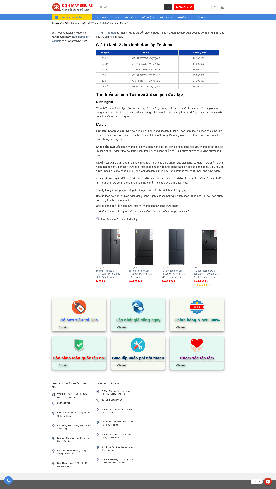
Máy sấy (130, 17)
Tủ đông (182, 17)
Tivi (115, 17)
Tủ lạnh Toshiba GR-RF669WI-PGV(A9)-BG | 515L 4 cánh (141, 273)
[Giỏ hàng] (222, 7)
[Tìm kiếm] (168, 7)
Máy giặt (147, 17)
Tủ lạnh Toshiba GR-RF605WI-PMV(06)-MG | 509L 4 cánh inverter (206, 273)
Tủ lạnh (101, 17)
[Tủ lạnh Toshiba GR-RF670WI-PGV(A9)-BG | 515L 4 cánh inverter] (177, 247)
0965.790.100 (185, 7)
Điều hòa (165, 17)
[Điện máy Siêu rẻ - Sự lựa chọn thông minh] (72, 7)
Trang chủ (57, 23)
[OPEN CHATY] (268, 481)
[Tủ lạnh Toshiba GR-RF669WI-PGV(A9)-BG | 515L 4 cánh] (144, 247)
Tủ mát (199, 17)
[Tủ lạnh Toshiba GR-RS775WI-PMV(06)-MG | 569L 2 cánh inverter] (111, 247)
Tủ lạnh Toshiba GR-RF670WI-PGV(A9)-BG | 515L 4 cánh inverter (174, 273)
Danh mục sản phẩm (71, 17)
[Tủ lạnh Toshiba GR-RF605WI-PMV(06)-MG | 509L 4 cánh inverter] (209, 247)
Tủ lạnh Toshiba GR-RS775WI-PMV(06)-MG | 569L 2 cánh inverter (108, 273)
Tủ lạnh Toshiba (106, 32)
